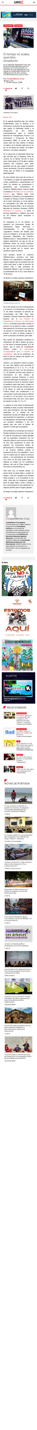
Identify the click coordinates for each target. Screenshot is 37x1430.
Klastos (11, 676)
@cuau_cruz (8, 81)
